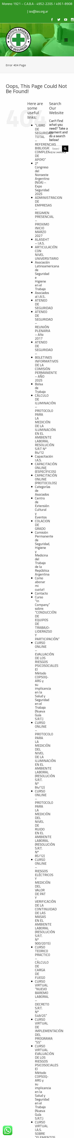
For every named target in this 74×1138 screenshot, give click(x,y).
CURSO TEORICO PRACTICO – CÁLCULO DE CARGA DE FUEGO (42, 962)
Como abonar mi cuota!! (40, 583)
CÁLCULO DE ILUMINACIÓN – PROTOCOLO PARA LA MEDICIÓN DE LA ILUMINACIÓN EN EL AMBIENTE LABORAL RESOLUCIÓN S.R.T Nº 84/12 (45, 424)
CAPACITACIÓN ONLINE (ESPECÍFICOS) (46, 467)
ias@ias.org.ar (38, 11)
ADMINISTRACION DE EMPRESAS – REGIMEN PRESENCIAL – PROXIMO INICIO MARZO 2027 (48, 216)
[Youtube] (65, 19)
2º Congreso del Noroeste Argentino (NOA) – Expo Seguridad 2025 (42, 178)
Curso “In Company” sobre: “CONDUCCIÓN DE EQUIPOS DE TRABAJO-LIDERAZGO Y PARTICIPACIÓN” (47, 617)
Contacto (41, 593)
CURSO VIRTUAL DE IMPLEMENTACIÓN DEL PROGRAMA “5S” (49, 1031)
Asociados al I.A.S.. (42, 294)
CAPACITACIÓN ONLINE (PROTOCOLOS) (46, 479)
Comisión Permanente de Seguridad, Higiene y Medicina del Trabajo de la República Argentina (44, 553)
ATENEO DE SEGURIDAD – (44, 348)
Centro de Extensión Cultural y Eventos (42, 508)
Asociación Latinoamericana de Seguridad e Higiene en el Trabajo (47, 275)
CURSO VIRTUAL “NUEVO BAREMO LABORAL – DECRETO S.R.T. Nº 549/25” (42, 998)
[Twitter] (58, 19)
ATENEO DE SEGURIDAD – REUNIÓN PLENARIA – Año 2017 (44, 325)
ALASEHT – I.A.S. (42, 241)
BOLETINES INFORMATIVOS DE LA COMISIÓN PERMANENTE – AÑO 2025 (46, 369)
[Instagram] (72, 19)
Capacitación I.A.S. (44, 458)
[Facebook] (52, 19)
